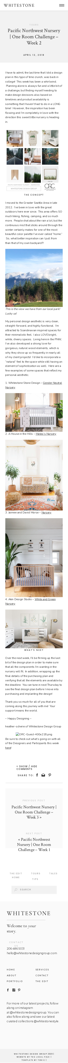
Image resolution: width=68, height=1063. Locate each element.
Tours (34, 24)
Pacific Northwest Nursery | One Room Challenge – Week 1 (34, 844)
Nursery (46, 512)
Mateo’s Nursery (46, 434)
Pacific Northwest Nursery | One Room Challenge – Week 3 (34, 812)
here (8, 748)
